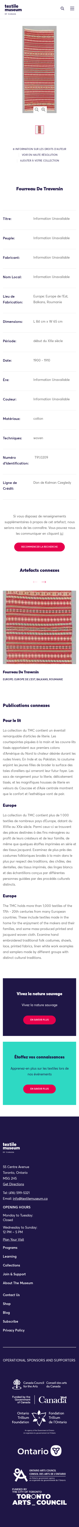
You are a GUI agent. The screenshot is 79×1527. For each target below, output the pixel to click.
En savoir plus (39, 1020)
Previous (35, 582)
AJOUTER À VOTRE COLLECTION (39, 161)
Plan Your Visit (13, 1239)
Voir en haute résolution (40, 155)
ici (61, 533)
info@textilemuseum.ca (30, 1199)
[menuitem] (39, 1249)
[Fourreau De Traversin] (39, 627)
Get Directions (13, 1184)
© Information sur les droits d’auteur (39, 149)
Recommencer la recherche (39, 547)
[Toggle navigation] (62, 8)
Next (44, 582)
